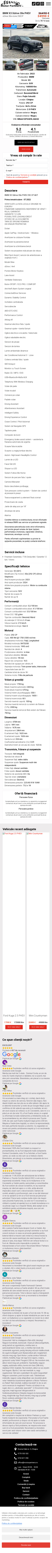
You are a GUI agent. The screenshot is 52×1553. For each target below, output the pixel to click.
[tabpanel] (26, 370)
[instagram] (42, 4)
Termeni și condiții (26, 1505)
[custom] (34, 4)
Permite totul (26, 1545)
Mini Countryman (38, 1015)
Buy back (26, 1488)
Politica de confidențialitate (17, 177)
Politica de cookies (26, 1502)
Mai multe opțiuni (26, 1530)
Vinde (26, 1481)
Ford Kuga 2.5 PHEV (14, 1015)
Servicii (26, 1491)
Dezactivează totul (26, 1537)
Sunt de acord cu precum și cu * (26, 176)
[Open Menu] (48, 3)
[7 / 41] (41, 65)
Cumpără (26, 1477)
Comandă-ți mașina (26, 1484)
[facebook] (38, 4)
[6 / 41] (26, 65)
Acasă (26, 1474)
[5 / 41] (10, 65)
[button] (26, 37)
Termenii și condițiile (28, 175)
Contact (26, 1495)
